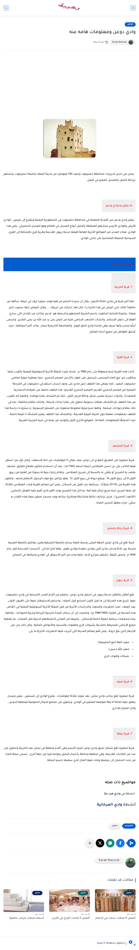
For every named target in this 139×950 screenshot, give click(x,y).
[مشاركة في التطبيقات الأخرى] (90, 843)
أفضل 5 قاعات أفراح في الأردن (71, 918)
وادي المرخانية (109, 805)
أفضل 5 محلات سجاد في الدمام (115, 918)
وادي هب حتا (112, 793)
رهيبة (100, 943)
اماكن (130, 24)
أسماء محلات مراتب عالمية (26, 918)
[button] (120, 843)
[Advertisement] (69, 82)
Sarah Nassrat (119, 42)
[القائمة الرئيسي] (133, 7)
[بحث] (5, 7)
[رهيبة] (69, 8)
